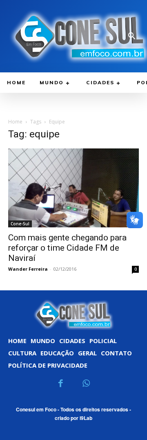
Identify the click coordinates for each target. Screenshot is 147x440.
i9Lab (86, 418)
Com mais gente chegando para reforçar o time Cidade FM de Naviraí (67, 248)
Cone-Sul (20, 224)
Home (15, 121)
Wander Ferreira (28, 269)
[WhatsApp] (86, 384)
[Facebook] (61, 384)
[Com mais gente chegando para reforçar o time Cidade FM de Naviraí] (73, 187)
